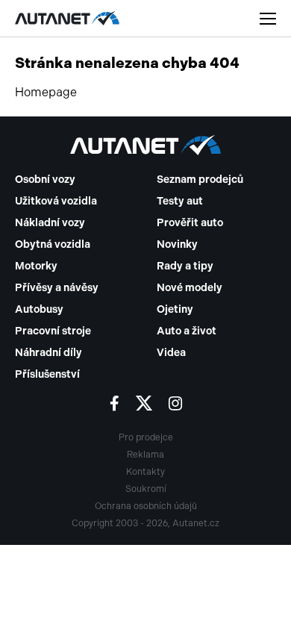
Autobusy (39, 309)
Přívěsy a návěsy (56, 287)
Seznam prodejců (200, 179)
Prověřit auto (190, 222)
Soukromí (145, 489)
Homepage (46, 92)
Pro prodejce (146, 437)
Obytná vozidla (52, 244)
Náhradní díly (48, 352)
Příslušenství (47, 374)
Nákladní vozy (50, 222)
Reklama (145, 454)
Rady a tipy (185, 266)
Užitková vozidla (56, 201)
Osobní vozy (45, 179)
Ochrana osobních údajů (146, 506)
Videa (171, 352)
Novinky (177, 244)
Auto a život (186, 331)
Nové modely (189, 287)
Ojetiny (175, 309)
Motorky (36, 266)
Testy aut (180, 201)
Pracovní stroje (53, 331)
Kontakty (145, 472)
